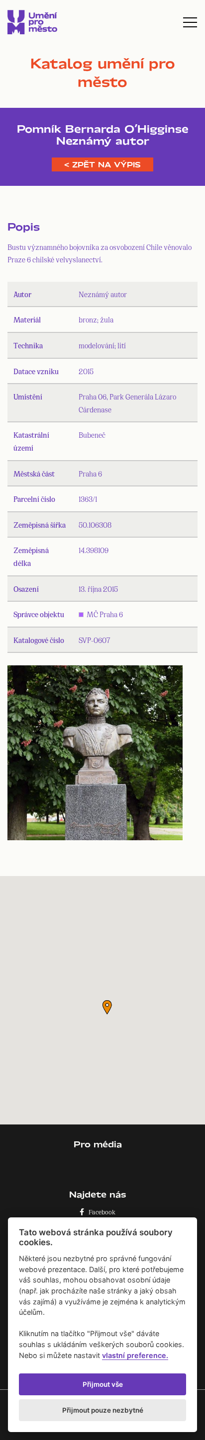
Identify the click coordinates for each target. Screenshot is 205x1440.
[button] (107, 1007)
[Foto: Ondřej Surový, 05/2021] (95, 755)
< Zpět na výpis (102, 164)
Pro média (98, 1144)
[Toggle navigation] (190, 22)
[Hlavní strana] (32, 22)
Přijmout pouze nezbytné (102, 1410)
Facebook (99, 1211)
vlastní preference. (135, 1355)
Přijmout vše (103, 1384)
